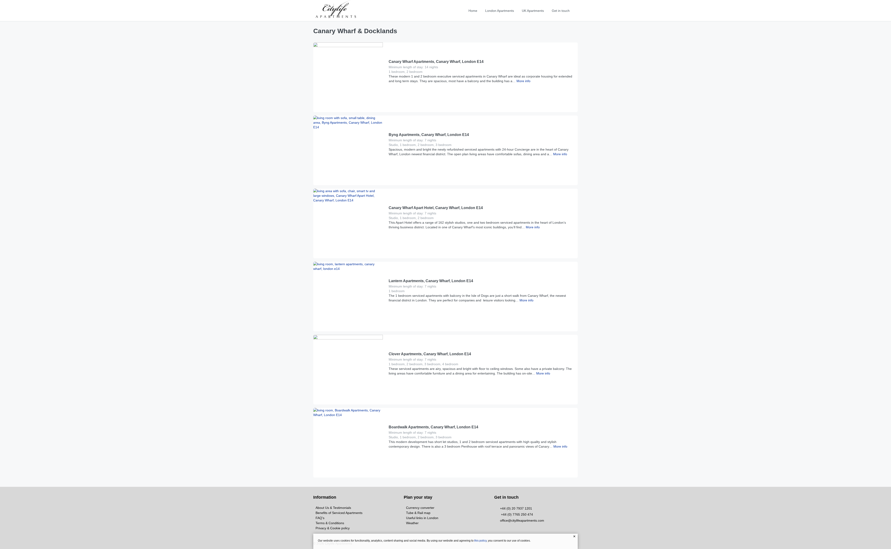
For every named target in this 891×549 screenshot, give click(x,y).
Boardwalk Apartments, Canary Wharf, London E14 (433, 427)
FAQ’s (320, 517)
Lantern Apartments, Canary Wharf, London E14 (431, 281)
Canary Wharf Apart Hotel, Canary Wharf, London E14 (436, 208)
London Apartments (499, 11)
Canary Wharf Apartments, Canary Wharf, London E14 (436, 62)
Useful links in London (422, 517)
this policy (480, 540)
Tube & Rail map (418, 512)
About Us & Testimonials (333, 507)
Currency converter (420, 507)
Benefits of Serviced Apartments (339, 512)
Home (472, 11)
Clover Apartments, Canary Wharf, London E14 (430, 354)
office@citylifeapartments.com (522, 520)
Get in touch (561, 11)
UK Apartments (533, 11)
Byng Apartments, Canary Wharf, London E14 (429, 135)
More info (523, 81)
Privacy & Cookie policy (333, 528)
